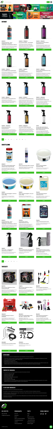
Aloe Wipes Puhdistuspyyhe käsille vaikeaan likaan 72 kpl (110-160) (8, 166)
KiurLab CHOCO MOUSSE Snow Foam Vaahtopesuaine (43, 71)
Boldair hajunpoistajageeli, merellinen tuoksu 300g (9, 194)
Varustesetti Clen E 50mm (24, 343)
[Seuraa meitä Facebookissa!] (41, 414)
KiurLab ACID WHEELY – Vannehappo (26, 42)
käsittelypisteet (31, 418)
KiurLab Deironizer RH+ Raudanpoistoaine (6, 128)
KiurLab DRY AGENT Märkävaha (25, 127)
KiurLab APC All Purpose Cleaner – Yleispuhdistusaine (42, 43)
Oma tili (16, 413)
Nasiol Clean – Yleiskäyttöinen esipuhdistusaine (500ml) (7, 250)
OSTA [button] (9, 49)
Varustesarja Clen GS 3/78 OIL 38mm (9, 343)
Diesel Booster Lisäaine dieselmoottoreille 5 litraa (24, 222)
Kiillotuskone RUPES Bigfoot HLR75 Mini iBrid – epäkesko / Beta (25, 316)
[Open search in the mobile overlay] (10, 2)
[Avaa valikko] (51, 2)
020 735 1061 (4, 413)
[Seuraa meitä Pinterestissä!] (45, 414)
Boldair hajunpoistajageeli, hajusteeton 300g (41, 166)
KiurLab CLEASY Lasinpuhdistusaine (9, 98)
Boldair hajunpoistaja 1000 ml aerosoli (26, 165)
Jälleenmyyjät (30, 423)
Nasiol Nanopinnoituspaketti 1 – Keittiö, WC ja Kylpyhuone (42, 316)
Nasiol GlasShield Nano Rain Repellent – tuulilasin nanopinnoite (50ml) (26, 250)
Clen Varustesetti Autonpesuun (42, 287)
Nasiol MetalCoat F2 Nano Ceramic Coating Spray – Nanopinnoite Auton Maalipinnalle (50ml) (43, 250)
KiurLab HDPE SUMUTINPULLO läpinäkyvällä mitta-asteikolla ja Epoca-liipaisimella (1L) (42, 128)
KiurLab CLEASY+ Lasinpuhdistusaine (26, 98)
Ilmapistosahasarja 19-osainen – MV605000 (8, 316)
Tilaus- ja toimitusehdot (19, 418)
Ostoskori (16, 415)
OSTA (26, 49)
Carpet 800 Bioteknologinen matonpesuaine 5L (41, 194)
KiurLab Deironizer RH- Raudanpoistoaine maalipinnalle (42, 99)
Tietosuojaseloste (18, 423)
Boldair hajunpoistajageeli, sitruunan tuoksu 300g (26, 194)
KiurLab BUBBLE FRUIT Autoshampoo (9, 70)
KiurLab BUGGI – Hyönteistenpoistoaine (23, 71)
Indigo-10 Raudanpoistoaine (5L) (42, 221)
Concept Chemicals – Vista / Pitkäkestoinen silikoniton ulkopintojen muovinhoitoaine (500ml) (9, 43)
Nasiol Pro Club (30, 417)
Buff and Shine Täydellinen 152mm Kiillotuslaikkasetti (25, 288)
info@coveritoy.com (6, 415)
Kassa (15, 417)
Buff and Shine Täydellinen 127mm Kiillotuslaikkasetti (8, 288)
